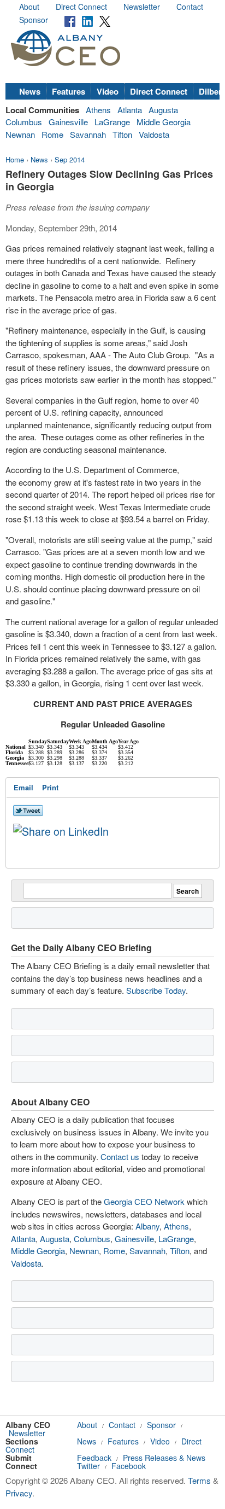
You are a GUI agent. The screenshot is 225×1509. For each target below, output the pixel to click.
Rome (52, 134)
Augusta (163, 109)
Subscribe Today (156, 990)
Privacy (18, 1493)
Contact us (119, 1156)
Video (108, 91)
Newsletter (141, 6)
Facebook (128, 1465)
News (29, 91)
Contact (189, 6)
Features (68, 91)
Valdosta (154, 134)
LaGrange (112, 121)
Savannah (88, 134)
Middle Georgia (164, 121)
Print (50, 787)
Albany (147, 1226)
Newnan (20, 134)
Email (23, 787)
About (29, 6)
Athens (98, 109)
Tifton (122, 134)
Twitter (88, 1465)
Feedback (94, 1457)
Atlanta (129, 109)
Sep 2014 (70, 159)
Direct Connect (81, 6)
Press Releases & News (164, 1457)
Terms (199, 1480)
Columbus (23, 121)
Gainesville (68, 121)
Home (14, 159)
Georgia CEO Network (144, 1201)
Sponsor (33, 19)
